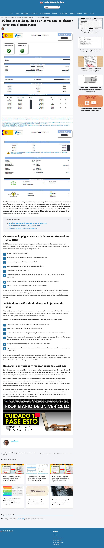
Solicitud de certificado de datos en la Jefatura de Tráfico (24, 226)
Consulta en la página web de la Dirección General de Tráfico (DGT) (28, 223)
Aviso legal (55, 534)
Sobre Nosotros (56, 544)
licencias (54, 13)
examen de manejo (45, 13)
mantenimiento (63, 13)
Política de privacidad (58, 542)
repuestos (72, 13)
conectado (20, 519)
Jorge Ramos (7, 29)
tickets (85, 13)
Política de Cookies (57, 540)
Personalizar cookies (58, 538)
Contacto (55, 536)
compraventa (24, 13)
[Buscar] (58, 7)
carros (17, 13)
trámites (92, 13)
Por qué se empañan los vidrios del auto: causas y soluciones (56, 454)
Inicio (11, 13)
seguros (79, 13)
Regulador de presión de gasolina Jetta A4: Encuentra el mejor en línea (19, 454)
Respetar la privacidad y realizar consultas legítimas (23, 228)
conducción (34, 13)
